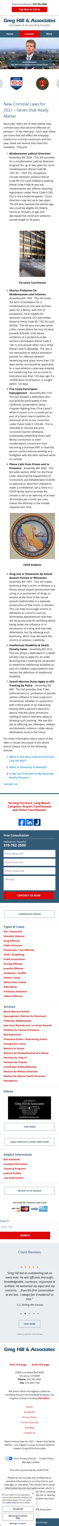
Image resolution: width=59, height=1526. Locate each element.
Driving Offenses (13, 963)
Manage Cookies (31, 1462)
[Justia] (37, 822)
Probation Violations (15, 991)
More (49, 33)
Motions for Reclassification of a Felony (26, 1053)
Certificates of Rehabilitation (20, 1066)
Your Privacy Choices (25, 1458)
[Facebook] (21, 822)
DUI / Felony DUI (13, 931)
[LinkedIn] (29, 822)
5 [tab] (38, 1313)
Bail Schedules (12, 1159)
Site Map (29, 1427)
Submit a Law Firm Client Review (29, 1334)
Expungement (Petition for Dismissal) (25, 1016)
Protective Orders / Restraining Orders (25, 1039)
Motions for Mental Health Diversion (24, 1076)
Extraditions (11, 1080)
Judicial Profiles (12, 1173)
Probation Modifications (17, 1020)
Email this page (40, 1364)
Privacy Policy (29, 1417)
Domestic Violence (14, 936)
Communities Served (29, 914)
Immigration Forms (15, 1043)
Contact (29, 33)
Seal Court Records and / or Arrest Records (28, 1025)
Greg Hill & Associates (39, 1509)
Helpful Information (18, 1154)
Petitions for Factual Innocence (21, 1030)
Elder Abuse (10, 986)
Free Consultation (16, 835)
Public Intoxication (14, 959)
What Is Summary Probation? (28, 767)
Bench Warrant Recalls (17, 1011)
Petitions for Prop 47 (15, 1057)
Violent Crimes (12, 977)
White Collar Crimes (15, 982)
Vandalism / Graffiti (15, 973)
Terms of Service (30, 1422)
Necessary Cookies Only (18, 1517)
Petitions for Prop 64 (15, 1062)
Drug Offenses (12, 940)
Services (9, 1007)
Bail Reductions (12, 1034)
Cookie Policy (46, 1458)
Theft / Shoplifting (14, 954)
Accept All (18, 1509)
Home (9, 33)
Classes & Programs (15, 1168)
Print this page (18, 1364)
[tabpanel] (29, 1286)
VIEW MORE (29, 1126)
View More (29, 1324)
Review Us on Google (29, 1190)
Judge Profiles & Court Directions (29, 1142)
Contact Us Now (28, 895)
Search (25, 1235)
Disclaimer (29, 1412)
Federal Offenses (13, 996)
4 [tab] (34, 1313)
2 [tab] (25, 1313)
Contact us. (11, 784)
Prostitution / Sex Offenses (19, 950)
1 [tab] (21, 1313)
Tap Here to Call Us (29, 9)
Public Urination (13, 945)
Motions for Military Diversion (21, 1071)
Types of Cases (14, 927)
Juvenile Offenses (13, 968)
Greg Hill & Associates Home (29, 23)
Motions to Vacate (14, 1048)
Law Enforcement (14, 1177)
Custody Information (15, 1164)
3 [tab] (29, 1313)
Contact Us (30, 1432)
